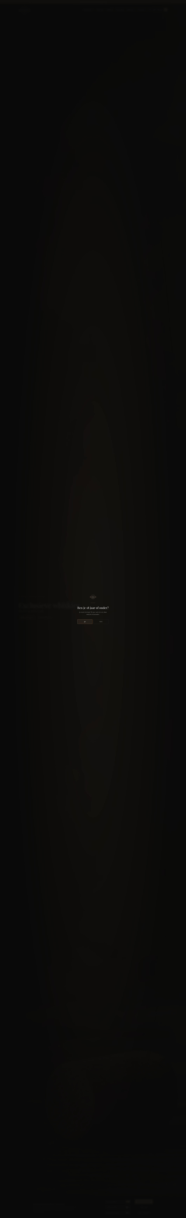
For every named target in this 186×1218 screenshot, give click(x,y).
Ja (85, 622)
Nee (101, 622)
